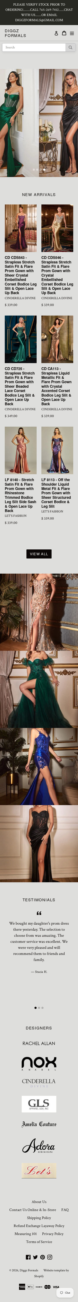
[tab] (34, 170)
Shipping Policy (39, 1217)
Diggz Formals (15, 33)
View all (39, 553)
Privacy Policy (52, 1233)
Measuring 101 (26, 1233)
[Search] (70, 47)
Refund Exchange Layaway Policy (39, 1225)
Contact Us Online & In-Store (32, 1209)
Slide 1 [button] (34, 170)
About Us (39, 1201)
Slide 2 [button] (37, 170)
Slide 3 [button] (41, 170)
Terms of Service (39, 1241)
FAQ (65, 1209)
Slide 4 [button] (44, 170)
